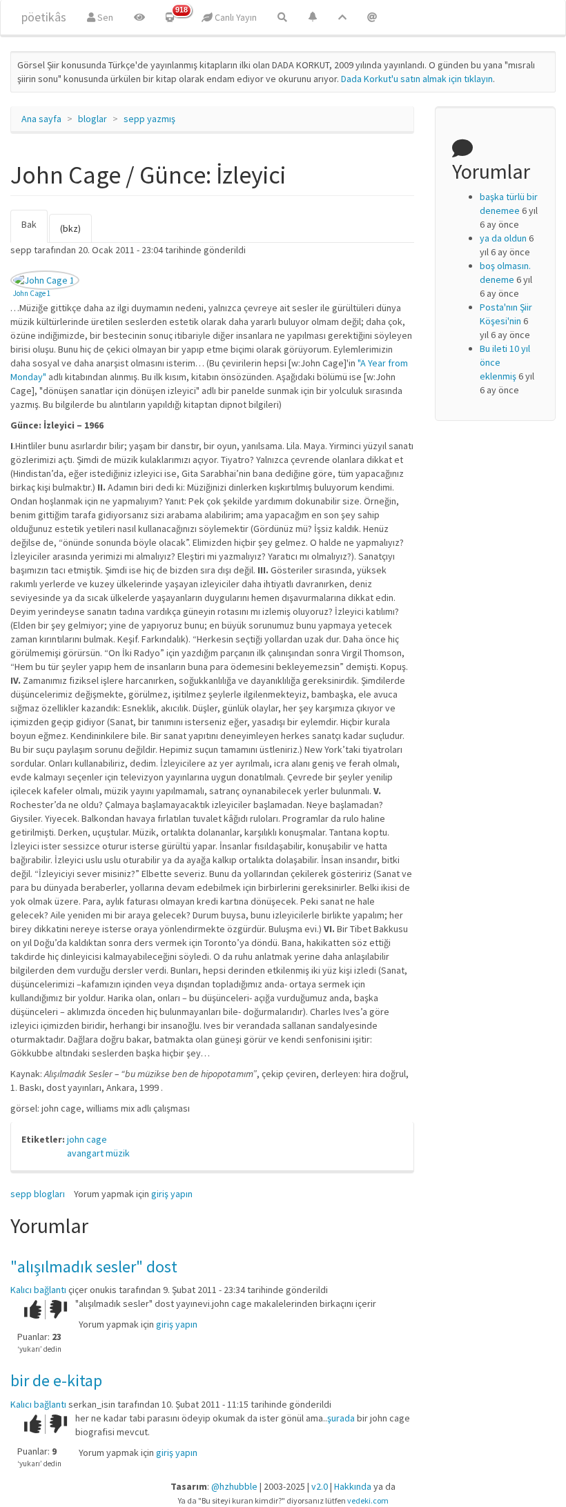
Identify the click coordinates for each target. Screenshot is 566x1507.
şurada (341, 1418)
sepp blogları (37, 1194)
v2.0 (319, 1486)
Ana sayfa (41, 118)
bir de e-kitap (56, 1380)
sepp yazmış (149, 118)
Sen (104, 17)
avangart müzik (98, 1153)
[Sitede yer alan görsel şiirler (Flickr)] (139, 17)
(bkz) (70, 228)
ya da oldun (503, 238)
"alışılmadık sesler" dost (93, 1266)
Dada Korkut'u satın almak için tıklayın (417, 78)
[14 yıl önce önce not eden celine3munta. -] (44, 280)
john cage (87, 1139)
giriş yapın (172, 1194)
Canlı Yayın (235, 17)
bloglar (92, 118)
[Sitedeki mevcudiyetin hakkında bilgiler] (372, 17)
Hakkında (352, 1486)
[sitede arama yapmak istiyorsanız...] (282, 17)
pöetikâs (43, 17)
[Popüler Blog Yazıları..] (342, 17)
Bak (34, 230)
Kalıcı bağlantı (38, 1289)
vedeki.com (368, 1500)
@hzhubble (234, 1486)
